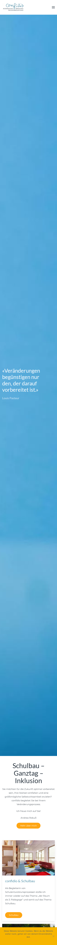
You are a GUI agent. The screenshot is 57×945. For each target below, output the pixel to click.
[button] (53, 7)
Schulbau (13, 915)
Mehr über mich (28, 825)
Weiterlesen (33, 940)
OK (19, 940)
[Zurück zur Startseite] (13, 7)
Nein (24, 940)
